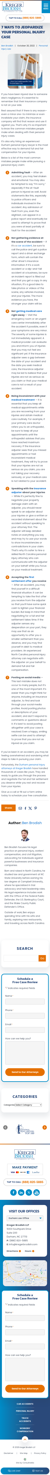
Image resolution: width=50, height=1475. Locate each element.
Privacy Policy (40, 1453)
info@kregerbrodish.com (23, 1244)
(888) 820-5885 (18, 1240)
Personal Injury (25, 1411)
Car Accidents (25, 1403)
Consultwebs (28, 1462)
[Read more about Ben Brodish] (25, 830)
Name (9, 995)
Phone (9, 1010)
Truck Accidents (25, 1420)
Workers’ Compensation (25, 1430)
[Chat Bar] (25, 1471)
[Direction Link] (25, 1261)
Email (8, 1024)
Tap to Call (25, 1182)
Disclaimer (8, 1453)
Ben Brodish (7, 45)
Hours (28, 1251)
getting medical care (29, 311)
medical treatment (23, 399)
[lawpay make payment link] (25, 1165)
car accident (24, 245)
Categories (9, 1104)
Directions (12, 1251)
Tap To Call (25, 17)
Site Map (24, 1453)
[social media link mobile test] (13, 1192)
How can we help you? (18, 1038)
